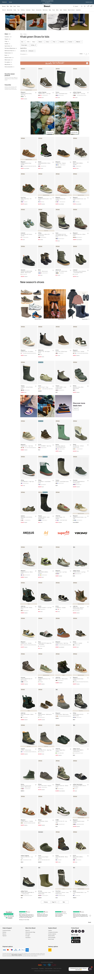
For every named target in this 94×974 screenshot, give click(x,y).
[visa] (4, 950)
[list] (43, 118)
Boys (33, 41)
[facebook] (72, 931)
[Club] (84, 6)
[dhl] (49, 950)
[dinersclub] (19, 950)
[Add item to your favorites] (35, 92)
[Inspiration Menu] (81, 10)
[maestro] (11, 950)
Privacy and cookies (48, 968)
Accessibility (41, 968)
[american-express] (27, 950)
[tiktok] (83, 931)
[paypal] (23, 950)
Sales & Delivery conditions (17, 954)
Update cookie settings (57, 968)
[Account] (81, 6)
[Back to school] (54, 63)
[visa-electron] (15, 950)
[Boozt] (47, 6)
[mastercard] (8, 950)
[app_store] (75, 941)
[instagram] (76, 931)
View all (89, 922)
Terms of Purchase (34, 968)
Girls (28, 41)
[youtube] (79, 931)
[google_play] (75, 938)
